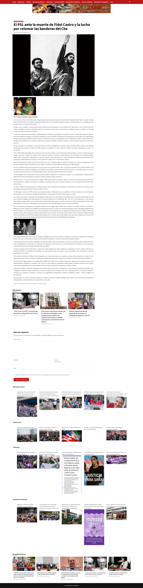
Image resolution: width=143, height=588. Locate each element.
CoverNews (68, 585)
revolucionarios (33, 283)
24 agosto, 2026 (46, 576)
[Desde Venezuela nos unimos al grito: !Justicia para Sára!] (94, 470)
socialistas (39, 283)
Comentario (17, 339)
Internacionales (59, 2)
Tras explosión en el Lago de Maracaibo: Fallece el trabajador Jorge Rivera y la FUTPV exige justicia (116, 393)
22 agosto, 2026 (70, 579)
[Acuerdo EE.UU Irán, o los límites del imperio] (72, 435)
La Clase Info (17, 32)
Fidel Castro (19, 283)
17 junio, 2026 (78, 317)
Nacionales (21, 2)
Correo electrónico (57, 361)
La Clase (15, 21)
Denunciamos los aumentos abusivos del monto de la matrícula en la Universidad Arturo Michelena (71, 506)
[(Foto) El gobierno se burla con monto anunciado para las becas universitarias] (116, 513)
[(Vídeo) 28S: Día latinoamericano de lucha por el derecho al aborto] (49, 461)
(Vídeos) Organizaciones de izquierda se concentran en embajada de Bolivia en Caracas (79, 313)
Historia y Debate (87, 2)
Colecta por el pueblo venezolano (25, 427)
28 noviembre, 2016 (26, 32)
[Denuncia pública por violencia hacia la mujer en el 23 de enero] (72, 474)
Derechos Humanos (79, 305)
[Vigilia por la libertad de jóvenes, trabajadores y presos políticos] (27, 514)
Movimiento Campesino (73, 2)
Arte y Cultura (21, 307)
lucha (28, 283)
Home (14, 2)
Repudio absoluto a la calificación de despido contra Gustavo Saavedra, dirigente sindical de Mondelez (26, 393)
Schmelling (17, 315)
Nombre (16, 360)
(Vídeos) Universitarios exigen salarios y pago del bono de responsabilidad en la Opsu (71, 393)
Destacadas (27, 307)
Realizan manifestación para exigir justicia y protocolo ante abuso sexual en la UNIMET (93, 506)
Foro (111, 2)
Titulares (16, 567)
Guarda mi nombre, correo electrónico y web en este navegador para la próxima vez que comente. (42, 374)
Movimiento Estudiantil (101, 2)
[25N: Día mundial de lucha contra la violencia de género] (27, 461)
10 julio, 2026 (50, 323)
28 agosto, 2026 (22, 579)
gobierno (24, 283)
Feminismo (49, 2)
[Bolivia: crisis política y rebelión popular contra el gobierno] (49, 435)
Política (28, 2)
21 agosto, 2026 (22, 315)
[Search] (130, 2)
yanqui (44, 283)
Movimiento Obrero (38, 2)
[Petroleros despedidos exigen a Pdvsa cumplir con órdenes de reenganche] (94, 402)
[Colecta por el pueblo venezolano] (27, 435)
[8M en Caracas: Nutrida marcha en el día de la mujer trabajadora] (116, 459)
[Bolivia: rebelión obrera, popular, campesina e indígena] (116, 435)
